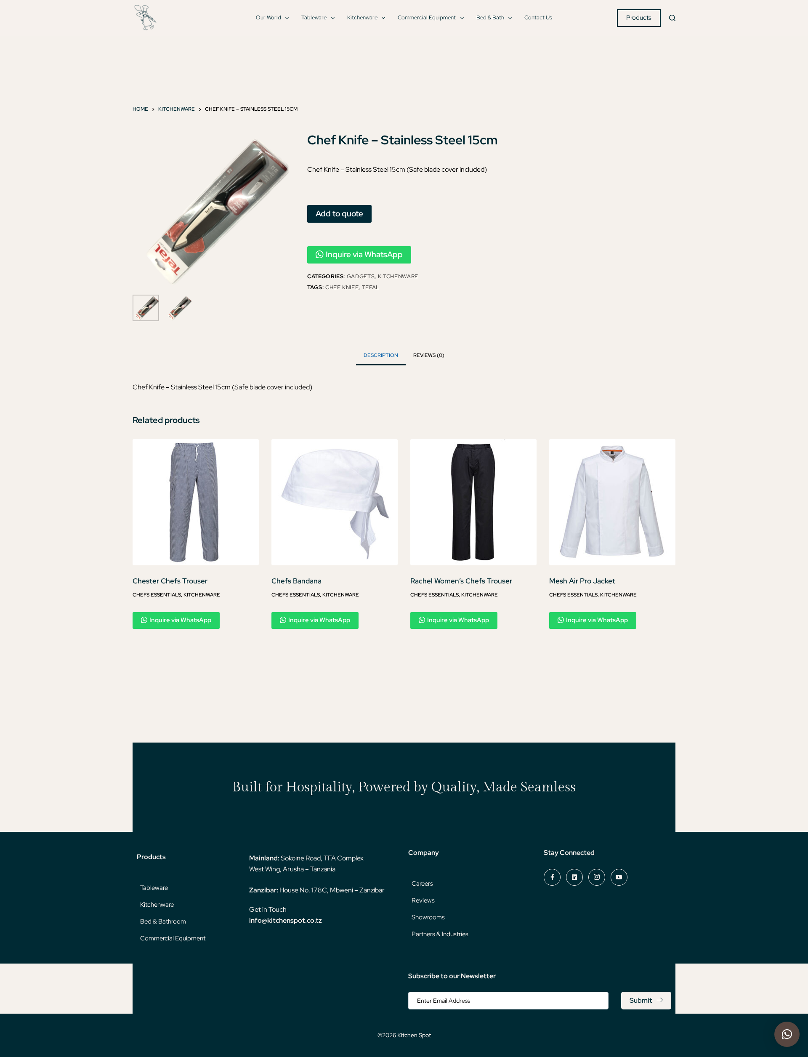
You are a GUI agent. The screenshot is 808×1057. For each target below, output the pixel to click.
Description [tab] (381, 355)
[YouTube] (619, 877)
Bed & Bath (490, 17)
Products (638, 17)
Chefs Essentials (157, 594)
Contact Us (538, 17)
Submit (641, 1000)
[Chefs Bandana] (334, 502)
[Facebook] (552, 877)
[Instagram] (596, 877)
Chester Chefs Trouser (170, 581)
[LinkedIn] (574, 877)
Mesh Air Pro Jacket (582, 581)
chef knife (342, 287)
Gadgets (361, 276)
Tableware (314, 17)
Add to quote (339, 213)
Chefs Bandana (296, 581)
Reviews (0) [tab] (428, 355)
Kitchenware (362, 17)
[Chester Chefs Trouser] (196, 502)
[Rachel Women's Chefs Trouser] (473, 502)
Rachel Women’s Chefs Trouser (461, 581)
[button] (787, 1034)
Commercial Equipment (427, 17)
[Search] (672, 18)
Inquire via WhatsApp (364, 254)
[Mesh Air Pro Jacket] (612, 502)
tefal (371, 287)
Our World (268, 17)
